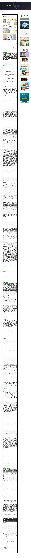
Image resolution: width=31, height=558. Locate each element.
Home (3, 0)
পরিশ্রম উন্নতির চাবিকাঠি (6, 551)
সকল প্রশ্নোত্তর (17, 0)
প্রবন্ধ (5, 0)
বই (12, 0)
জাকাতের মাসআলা (24, 82)
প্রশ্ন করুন (8, 0)
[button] (28, 24)
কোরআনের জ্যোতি (7, 5)
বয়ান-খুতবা (28, 54)
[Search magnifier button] (28, 19)
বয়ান (14, 0)
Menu (3, 11)
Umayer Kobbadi (24, 33)
